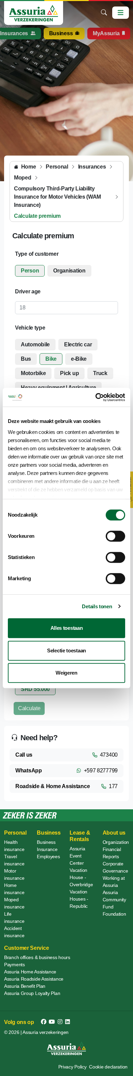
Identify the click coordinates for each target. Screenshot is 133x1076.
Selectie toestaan (66, 650)
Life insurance (14, 917)
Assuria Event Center (77, 856)
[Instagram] (60, 1022)
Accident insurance (14, 932)
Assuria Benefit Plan (24, 986)
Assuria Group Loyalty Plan (32, 993)
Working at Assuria (114, 881)
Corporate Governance (115, 867)
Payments (14, 964)
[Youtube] (51, 1022)
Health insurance (14, 845)
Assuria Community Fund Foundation (114, 903)
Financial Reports (112, 853)
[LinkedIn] (67, 1022)
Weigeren (66, 673)
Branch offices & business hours (37, 957)
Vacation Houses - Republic (79, 899)
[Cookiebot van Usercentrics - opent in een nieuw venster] (95, 397)
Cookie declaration (108, 1067)
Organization (116, 842)
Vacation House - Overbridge (81, 877)
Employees (48, 856)
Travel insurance (14, 860)
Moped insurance (14, 903)
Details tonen (97, 606)
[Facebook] (44, 1022)
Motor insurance (14, 874)
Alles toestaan (66, 628)
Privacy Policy (72, 1067)
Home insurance (14, 888)
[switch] (115, 536)
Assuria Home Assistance (30, 971)
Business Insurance (47, 845)
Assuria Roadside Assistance (33, 979)
